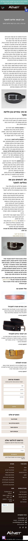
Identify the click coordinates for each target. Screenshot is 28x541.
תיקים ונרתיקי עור (14, 423)
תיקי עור (24, 499)
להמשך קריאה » (22, 315)
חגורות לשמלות (21, 363)
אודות (25, 470)
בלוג (18, 23)
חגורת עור (14, 221)
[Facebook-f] (23, 527)
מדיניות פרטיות (23, 472)
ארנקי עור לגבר (23, 492)
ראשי (25, 467)
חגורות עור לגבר (19, 234)
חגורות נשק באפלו (9, 475)
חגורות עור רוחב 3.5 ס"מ (8, 482)
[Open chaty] (3, 537)
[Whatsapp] (20, 527)
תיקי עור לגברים (23, 497)
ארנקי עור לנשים (23, 494)
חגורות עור (14, 419)
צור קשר (25, 477)
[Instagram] (26, 527)
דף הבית (23, 23)
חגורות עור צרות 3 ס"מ (8, 484)
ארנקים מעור (14, 427)
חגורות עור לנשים (10, 472)
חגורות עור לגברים (9, 470)
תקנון (25, 475)
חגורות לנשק (6, 279)
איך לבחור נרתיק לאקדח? (18, 334)
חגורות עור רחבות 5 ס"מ (8, 480)
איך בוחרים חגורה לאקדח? (17, 306)
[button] (26, 10)
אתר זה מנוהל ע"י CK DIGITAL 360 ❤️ (14, 539)
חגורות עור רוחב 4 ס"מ (8, 477)
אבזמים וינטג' (14, 431)
